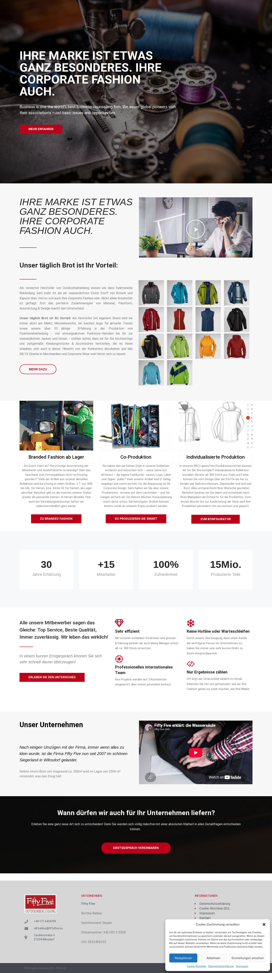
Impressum (242, 966)
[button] (264, 924)
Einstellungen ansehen (248, 958)
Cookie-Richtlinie (196, 966)
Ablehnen (213, 958)
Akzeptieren (183, 958)
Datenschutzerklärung (221, 966)
